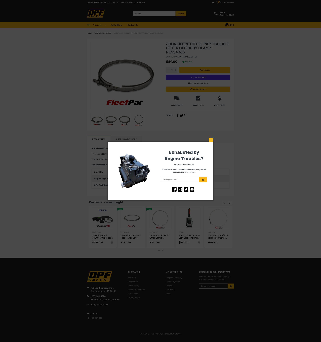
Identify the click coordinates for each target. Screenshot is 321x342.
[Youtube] (192, 189)
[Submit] (203, 179)
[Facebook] (174, 189)
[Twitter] (180, 189)
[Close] (211, 140)
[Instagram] (186, 189)
